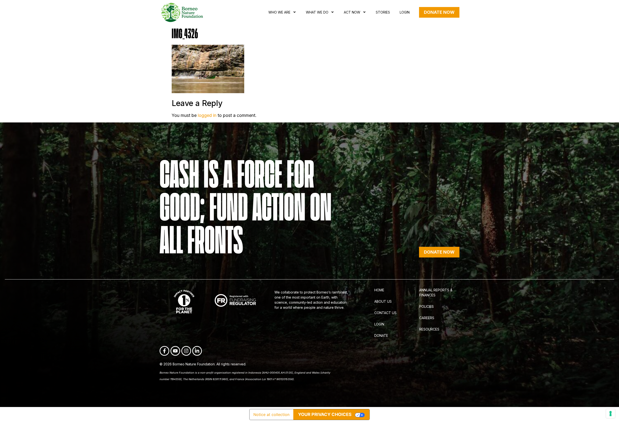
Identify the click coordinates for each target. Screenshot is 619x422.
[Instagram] (186, 351)
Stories (383, 12)
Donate (381, 335)
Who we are (279, 12)
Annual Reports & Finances (435, 292)
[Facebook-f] (164, 351)
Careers (426, 318)
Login (405, 12)
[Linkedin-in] (197, 351)
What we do (317, 12)
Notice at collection (271, 414)
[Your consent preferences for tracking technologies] (610, 413)
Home (379, 290)
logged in (207, 115)
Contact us (385, 313)
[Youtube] (175, 351)
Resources (429, 329)
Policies (426, 306)
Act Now (352, 12)
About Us (383, 301)
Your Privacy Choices (325, 414)
